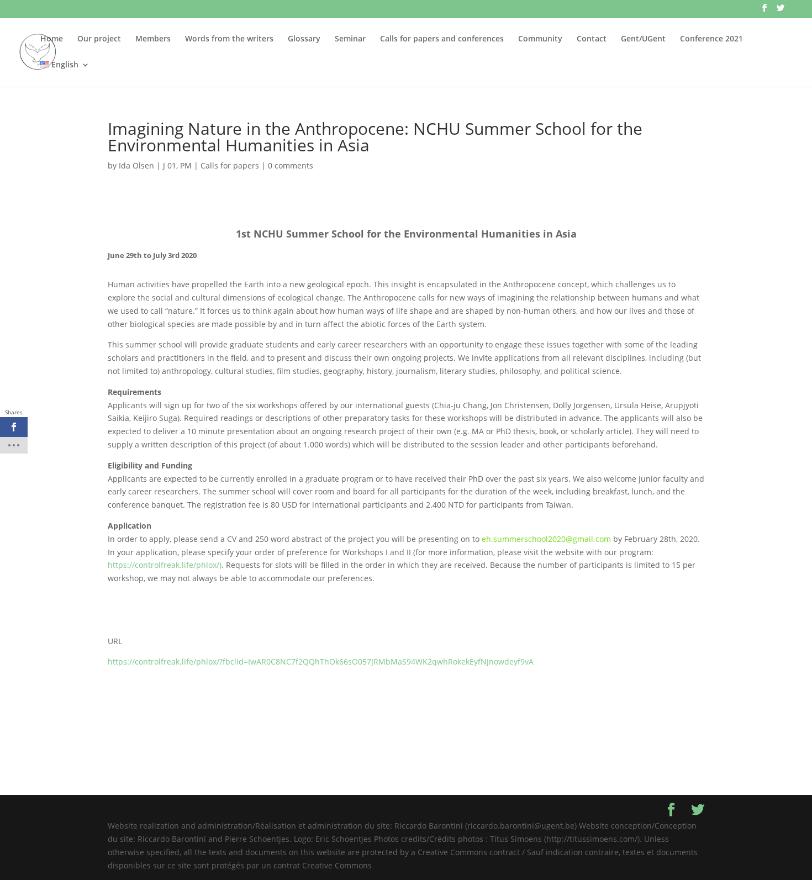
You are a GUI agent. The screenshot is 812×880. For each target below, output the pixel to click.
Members (153, 39)
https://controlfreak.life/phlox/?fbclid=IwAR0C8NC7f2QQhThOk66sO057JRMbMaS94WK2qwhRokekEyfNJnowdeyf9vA (321, 661)
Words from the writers (229, 39)
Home (51, 39)
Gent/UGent (643, 39)
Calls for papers (230, 165)
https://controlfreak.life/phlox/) (165, 565)
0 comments (290, 165)
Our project (99, 39)
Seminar (350, 39)
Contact (592, 39)
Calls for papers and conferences (442, 39)
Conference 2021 (711, 39)
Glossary (304, 39)
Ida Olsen (136, 165)
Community (540, 39)
